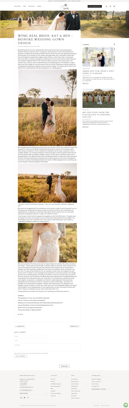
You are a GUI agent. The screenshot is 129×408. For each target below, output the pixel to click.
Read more (85, 83)
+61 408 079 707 (23, 384)
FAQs (52, 388)
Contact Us (53, 395)
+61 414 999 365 (23, 383)
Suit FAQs (53, 391)
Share (21, 314)
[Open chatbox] (126, 405)
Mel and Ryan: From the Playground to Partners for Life (96, 114)
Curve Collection (75, 383)
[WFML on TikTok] (28, 397)
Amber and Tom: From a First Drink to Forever (98, 72)
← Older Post (20, 326)
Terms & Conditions (96, 381)
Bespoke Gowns (75, 381)
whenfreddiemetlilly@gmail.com (26, 387)
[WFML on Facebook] (24, 397)
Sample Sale (74, 393)
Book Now (64, 366)
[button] (18, 6)
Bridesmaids (74, 388)
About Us (53, 381)
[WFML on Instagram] (21, 397)
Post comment (20, 356)
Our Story (53, 379)
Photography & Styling (100, 389)
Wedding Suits (74, 386)
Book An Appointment (95, 6)
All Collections (74, 379)
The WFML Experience (56, 383)
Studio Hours (34, 393)
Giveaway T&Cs (95, 386)
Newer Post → (74, 326)
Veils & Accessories (75, 391)
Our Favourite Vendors (56, 393)
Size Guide (73, 395)
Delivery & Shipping (96, 379)
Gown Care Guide (75, 398)
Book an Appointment (55, 386)
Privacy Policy (95, 383)
